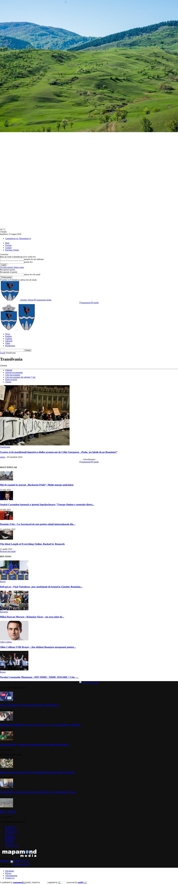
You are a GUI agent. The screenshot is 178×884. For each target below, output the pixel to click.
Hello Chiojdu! (8, 811)
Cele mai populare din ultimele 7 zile (20, 377)
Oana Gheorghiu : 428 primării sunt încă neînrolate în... (30, 705)
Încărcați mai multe (8, 551)
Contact (8, 248)
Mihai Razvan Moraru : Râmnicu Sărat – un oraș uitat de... (32, 616)
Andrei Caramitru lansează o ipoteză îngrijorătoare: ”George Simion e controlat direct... (47, 504)
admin (2, 457)
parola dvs (28, 262)
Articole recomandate (14, 372)
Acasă (2, 353)
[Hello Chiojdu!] (6, 807)
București (4, 612)
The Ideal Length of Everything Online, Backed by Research (32, 544)
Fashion (8, 336)
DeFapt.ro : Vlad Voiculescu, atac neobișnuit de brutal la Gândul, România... (41, 586)
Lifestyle (8, 341)
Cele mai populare (12, 375)
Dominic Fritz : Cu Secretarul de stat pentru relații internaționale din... (37, 524)
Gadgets (8, 338)
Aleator (8, 382)
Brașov (3, 582)
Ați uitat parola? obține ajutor (12, 267)
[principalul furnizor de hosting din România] (44, 882)
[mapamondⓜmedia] (89, 303)
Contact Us (9, 878)
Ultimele (8, 370)
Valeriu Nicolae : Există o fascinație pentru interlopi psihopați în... (35, 744)
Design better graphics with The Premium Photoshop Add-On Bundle (37, 772)
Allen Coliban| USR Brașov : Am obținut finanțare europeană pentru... (38, 647)
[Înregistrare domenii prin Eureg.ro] (62, 882)
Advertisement (11, 875)
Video (7, 343)
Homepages (10, 346)
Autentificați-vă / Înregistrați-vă (18, 238)
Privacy (8, 873)
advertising (14, 861)
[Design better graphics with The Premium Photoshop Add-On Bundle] (6, 767)
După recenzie (11, 379)
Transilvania (5, 447)
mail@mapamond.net (21, 864)
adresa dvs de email (32, 274)
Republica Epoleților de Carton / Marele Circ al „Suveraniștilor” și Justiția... (41, 725)
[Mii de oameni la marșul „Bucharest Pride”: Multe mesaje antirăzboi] (6, 480)
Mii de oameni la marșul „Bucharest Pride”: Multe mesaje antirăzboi (36, 484)
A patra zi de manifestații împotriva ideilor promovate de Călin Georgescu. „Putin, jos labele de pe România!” (58, 452)
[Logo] (9, 329)
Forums (8, 245)
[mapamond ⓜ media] (89, 462)
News (7, 334)
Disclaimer (9, 871)
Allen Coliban (6, 642)
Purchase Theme (12, 250)
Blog (7, 243)
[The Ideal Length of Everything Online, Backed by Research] (6, 539)
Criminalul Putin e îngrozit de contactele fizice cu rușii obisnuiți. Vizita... (38, 792)
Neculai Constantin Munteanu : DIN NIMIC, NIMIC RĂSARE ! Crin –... (39, 677)
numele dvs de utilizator (34, 259)
